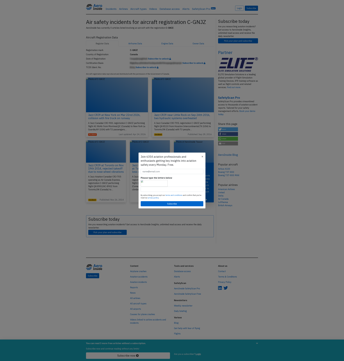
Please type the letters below (156, 177)
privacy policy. (153, 198)
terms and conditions (174, 195)
